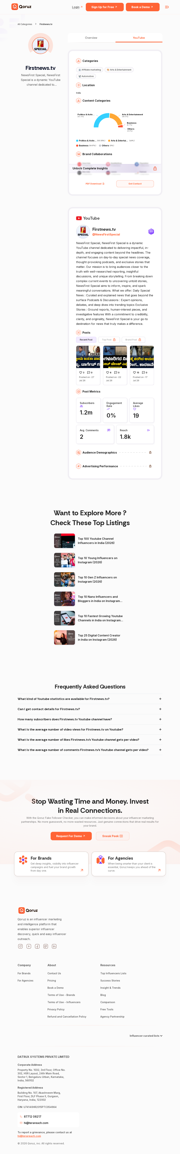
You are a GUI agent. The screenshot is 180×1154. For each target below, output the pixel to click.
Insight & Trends (110, 987)
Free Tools (106, 1009)
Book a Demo (140, 7)
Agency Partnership (112, 1016)
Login (75, 7)
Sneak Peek (110, 836)
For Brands (24, 973)
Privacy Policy (56, 1009)
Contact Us (54, 973)
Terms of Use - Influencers (64, 1002)
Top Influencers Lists (113, 973)
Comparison (107, 1002)
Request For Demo (69, 836)
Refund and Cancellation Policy (66, 1016)
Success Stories (110, 980)
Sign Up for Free (102, 7)
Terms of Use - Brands (61, 994)
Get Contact (135, 183)
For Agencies (25, 980)
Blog (103, 994)
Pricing (51, 980)
